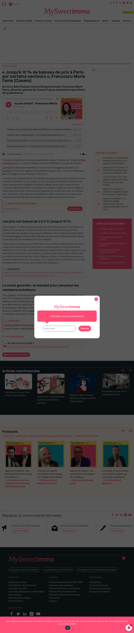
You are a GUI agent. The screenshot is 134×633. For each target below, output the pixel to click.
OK (67, 628)
